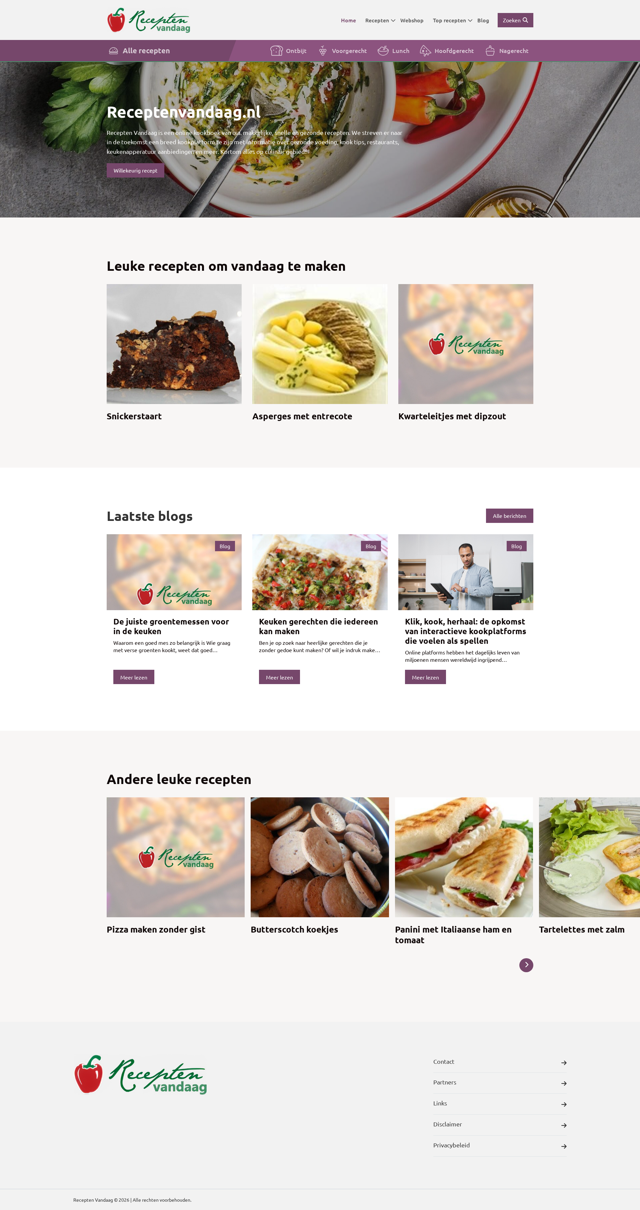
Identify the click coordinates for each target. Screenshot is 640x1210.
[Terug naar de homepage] (148, 20)
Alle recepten (146, 50)
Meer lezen (133, 677)
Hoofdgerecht (454, 50)
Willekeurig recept (135, 170)
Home (348, 20)
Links (440, 1102)
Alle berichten (509, 515)
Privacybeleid (451, 1144)
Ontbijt (296, 50)
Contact (443, 1061)
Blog (483, 20)
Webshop (412, 20)
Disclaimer (447, 1123)
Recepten (377, 20)
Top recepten (449, 20)
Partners (444, 1081)
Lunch (400, 50)
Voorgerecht (349, 50)
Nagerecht (514, 50)
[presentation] (526, 965)
